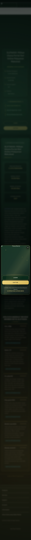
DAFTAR (15, 282)
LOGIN (15, 277)
